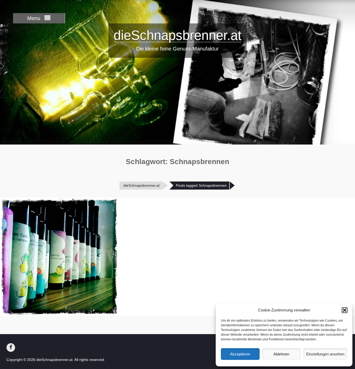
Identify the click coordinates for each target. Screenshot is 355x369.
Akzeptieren (240, 354)
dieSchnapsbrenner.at (177, 35)
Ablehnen (281, 354)
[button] (344, 310)
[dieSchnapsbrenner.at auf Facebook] (10, 347)
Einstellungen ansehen (325, 354)
